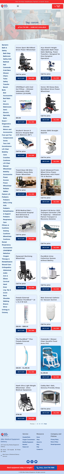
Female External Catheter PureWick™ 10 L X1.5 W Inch (25, 300)
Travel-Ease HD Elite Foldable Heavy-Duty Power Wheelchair (24, 172)
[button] (18, 6)
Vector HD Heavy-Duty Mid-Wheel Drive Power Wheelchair (50, 89)
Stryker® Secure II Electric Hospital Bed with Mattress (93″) (24, 133)
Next (45, 423)
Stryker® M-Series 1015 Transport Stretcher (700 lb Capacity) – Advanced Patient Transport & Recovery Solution (51, 215)
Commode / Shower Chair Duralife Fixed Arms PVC (49, 341)
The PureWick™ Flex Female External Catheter (24, 341)
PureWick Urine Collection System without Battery (48, 258)
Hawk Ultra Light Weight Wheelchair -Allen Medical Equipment (26, 388)
